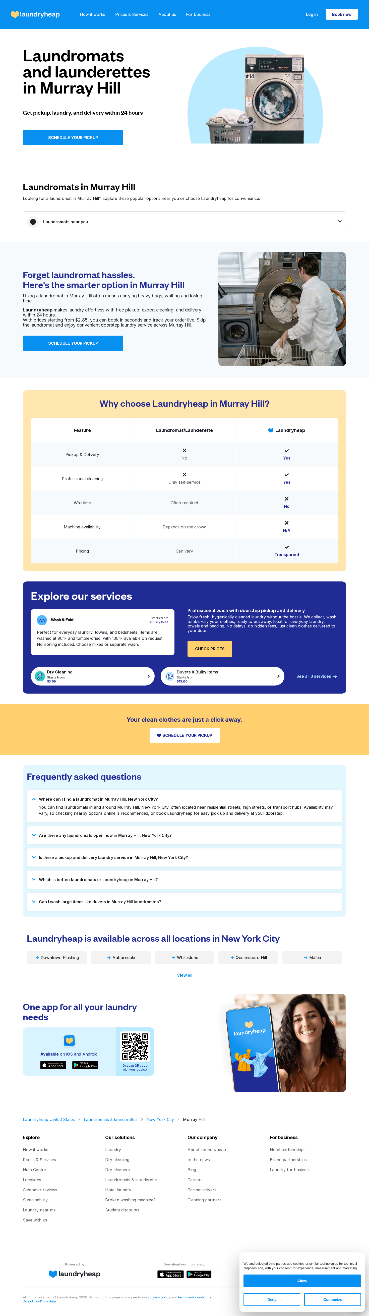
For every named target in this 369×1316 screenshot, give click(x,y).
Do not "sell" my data (39, 1301)
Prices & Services (131, 14)
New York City (160, 1119)
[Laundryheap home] (35, 14)
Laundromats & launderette (131, 1179)
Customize (332, 1299)
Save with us (35, 1219)
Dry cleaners (117, 1169)
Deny (271, 1299)
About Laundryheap (207, 1149)
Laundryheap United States (49, 1119)
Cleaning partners (204, 1199)
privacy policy (159, 1297)
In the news (199, 1159)
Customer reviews (40, 1189)
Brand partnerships (288, 1159)
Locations (32, 1179)
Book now (342, 14)
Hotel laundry (118, 1189)
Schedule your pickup (73, 137)
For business (198, 14)
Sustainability (35, 1199)
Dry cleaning (117, 1159)
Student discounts (122, 1209)
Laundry (113, 1149)
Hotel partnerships (287, 1149)
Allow (302, 1281)
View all (184, 975)
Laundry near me (39, 1209)
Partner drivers (202, 1189)
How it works (92, 14)
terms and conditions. (195, 1297)
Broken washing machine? (130, 1199)
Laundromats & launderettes (111, 1119)
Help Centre (34, 1169)
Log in (312, 14)
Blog (192, 1169)
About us (167, 14)
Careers (195, 1179)
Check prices (210, 648)
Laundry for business (290, 1169)
